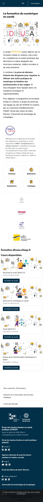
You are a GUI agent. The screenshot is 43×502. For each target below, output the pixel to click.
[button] (24, 3)
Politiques (7, 397)
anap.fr (6, 461)
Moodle (15, 404)
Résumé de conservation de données (18, 395)
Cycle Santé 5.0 (9, 329)
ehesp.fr (7, 447)
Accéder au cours (11, 281)
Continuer (22, 500)
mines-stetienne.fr (10, 476)
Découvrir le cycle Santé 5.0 (14, 273)
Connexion (35, 3)
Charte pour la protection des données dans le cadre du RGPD (25, 496)
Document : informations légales (13, 495)
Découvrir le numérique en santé (16, 301)
